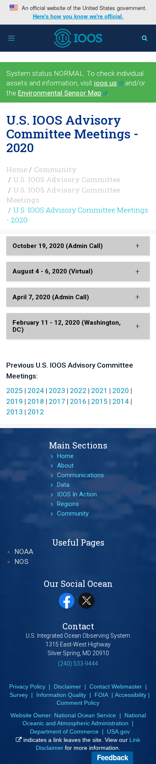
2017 (57, 401)
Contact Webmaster (115, 686)
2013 (14, 412)
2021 (99, 390)
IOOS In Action (77, 494)
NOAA (24, 551)
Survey (19, 694)
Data (63, 484)
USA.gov (118, 731)
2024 (35, 390)
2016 (78, 401)
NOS (21, 561)
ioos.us (105, 83)
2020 (120, 390)
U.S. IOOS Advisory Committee (66, 179)
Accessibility (130, 694)
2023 (57, 390)
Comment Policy (78, 702)
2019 (14, 401)
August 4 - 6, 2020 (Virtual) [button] (52, 271)
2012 (35, 412)
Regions (68, 504)
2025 (14, 390)
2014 (120, 401)
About (65, 465)
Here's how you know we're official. (78, 16)
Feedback (112, 757)
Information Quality (61, 694)
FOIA (101, 694)
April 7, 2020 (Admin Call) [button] (50, 297)
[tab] (78, 246)
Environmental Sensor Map (59, 93)
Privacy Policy (27, 686)
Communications (80, 475)
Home (16, 169)
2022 (78, 390)
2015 (99, 401)
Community (55, 169)
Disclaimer (67, 686)
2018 (35, 401)
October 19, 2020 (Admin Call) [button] (57, 246)
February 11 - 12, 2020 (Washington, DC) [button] (66, 326)
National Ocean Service (85, 715)
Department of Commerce (64, 731)
